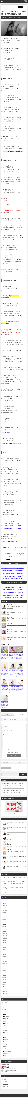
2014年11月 (5, 991)
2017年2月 (4, 928)
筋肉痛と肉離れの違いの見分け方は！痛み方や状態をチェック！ (13, 792)
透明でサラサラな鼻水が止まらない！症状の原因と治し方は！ (16, 638)
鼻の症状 (10, 17)
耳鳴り (5, 1041)
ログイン (4, 1079)
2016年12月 (5, 933)
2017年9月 (4, 912)
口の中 (4, 1011)
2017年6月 (4, 919)
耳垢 (5, 1037)
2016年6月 (4, 947)
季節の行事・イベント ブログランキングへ (9, 1068)
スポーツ (4, 1004)
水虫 (5, 1046)
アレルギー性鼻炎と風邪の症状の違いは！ (13, 151)
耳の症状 (4, 1030)
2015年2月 (4, 984)
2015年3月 (4, 982)
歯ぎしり (5, 1018)
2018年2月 (4, 903)
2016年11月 (5, 935)
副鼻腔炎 (5, 1053)
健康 (3, 1009)
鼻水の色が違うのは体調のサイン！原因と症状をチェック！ (16, 632)
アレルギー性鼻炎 (7, 1051)
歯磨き (5, 1023)
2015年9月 (4, 968)
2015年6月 (4, 975)
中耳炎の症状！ (6, 432)
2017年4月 (4, 924)
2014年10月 (5, 993)
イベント (4, 1002)
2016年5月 (4, 949)
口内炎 (5, 1014)
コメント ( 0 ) (20, 714)
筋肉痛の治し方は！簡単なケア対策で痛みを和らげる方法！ (4, 705)
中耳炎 (5, 1032)
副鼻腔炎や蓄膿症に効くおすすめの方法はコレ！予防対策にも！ (13, 762)
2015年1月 (4, 986)
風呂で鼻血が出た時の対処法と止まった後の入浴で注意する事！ (16, 626)
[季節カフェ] (6, 1)
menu (26, 1)
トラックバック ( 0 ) (7, 714)
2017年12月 (5, 905)
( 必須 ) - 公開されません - (8, 730)
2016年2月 (4, 956)
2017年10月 (5, 910)
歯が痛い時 (6, 1016)
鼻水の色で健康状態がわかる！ (10, 541)
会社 (3, 1007)
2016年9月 (4, 940)
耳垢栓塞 (5, 1039)
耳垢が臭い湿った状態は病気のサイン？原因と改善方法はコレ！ (13, 883)
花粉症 (5, 1055)
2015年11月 (5, 963)
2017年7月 (4, 917)
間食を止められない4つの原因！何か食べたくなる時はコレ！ (13, 783)
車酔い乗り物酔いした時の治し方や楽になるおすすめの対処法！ (4, 689)
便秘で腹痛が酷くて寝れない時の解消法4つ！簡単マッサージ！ (13, 890)
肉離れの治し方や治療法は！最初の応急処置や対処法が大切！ (19, 688)
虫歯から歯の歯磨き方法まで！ (14, 813)
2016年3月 (4, 954)
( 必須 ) (5, 726)
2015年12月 (5, 961)
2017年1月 (4, 931)
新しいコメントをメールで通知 (14, 750)
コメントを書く (17, 17)
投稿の (5, 1081)
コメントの (5, 1084)
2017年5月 (4, 921)
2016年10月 (5, 938)
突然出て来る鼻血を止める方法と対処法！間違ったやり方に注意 (16, 607)
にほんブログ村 (4, 1071)
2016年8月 (4, 942)
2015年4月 (4, 979)
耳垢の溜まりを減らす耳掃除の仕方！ (12, 443)
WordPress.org (5, 1086)
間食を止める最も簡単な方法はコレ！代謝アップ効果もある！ (13, 785)
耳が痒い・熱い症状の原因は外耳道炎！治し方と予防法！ (12, 877)
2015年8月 (4, 970)
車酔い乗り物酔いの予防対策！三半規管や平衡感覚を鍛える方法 (12, 689)
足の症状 (4, 1044)
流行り (4, 1025)
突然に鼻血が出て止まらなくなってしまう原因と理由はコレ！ (16, 613)
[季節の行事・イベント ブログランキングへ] (5, 1067)
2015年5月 (4, 977)
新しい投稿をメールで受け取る (14, 752)
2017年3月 (4, 926)
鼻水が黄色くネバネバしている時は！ (12, 528)
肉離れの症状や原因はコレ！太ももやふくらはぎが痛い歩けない (13, 790)
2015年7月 (4, 972)
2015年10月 (5, 965)
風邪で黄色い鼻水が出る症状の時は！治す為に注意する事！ (16, 619)
